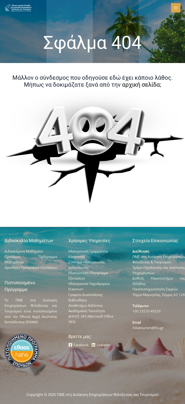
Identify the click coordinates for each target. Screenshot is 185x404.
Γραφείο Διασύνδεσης (85, 294)
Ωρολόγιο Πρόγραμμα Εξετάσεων (31, 267)
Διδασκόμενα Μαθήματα (24, 251)
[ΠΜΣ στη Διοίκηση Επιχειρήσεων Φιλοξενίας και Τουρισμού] (18, 7)
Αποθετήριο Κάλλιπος (85, 305)
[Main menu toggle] (175, 8)
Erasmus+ (76, 289)
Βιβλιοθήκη (77, 300)
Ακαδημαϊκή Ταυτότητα (86, 311)
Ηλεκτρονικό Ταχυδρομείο (89, 283)
